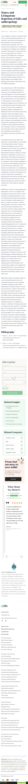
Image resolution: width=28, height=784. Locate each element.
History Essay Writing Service (9, 725)
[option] (14, 515)
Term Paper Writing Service (9, 693)
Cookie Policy (5, 631)
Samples (3, 8)
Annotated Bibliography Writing (10, 665)
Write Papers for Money (8, 704)
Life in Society (10, 421)
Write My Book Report (7, 688)
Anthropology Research (12, 411)
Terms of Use (4, 626)
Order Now (22, 782)
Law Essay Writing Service (8, 679)
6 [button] (18, 556)
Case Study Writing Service (9, 677)
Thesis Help (4, 695)
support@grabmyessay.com (9, 618)
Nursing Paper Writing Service (9, 686)
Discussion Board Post (7, 743)
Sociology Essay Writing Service (10, 720)
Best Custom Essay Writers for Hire (11, 746)
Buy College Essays (6, 736)
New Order (23, 2)
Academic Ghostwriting (8, 654)
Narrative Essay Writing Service (10, 723)
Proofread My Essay (6, 645)
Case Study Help (6, 656)
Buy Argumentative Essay (8, 661)
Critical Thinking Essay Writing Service (12, 741)
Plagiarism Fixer (5, 706)
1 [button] (11, 556)
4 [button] (15, 556)
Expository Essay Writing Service (10, 711)
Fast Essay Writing (6, 649)
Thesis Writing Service (7, 697)
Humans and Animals (12, 414)
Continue (13, 479)
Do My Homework (6, 638)
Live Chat (5, 5)
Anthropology (10, 8)
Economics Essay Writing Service (10, 658)
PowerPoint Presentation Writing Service (12, 727)
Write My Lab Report (7, 640)
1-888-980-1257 (15, 5)
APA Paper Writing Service (8, 670)
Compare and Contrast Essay (9, 734)
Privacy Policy (5, 634)
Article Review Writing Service (9, 672)
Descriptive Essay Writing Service (10, 729)
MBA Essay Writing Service (8, 647)
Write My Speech (6, 702)
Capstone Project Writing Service (10, 674)
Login (14, 2)
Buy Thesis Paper (6, 739)
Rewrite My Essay (6, 642)
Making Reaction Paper (7, 713)
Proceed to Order (12, 393)
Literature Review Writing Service (10, 681)
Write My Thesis (5, 663)
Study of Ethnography (12, 417)
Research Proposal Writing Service (11, 690)
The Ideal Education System (14, 424)
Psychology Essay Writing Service (10, 709)
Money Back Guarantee (7, 629)
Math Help (4, 718)
